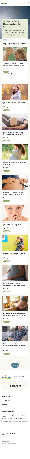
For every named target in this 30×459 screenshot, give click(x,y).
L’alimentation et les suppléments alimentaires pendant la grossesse (14, 415)
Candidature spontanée (7, 445)
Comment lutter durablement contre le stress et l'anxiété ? (15, 421)
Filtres (16, 365)
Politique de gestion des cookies (9, 443)
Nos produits (4, 404)
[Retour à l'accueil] (4, 3)
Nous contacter (10, 434)
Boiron (4, 21)
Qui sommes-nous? (6, 400)
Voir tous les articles (15, 359)
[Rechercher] (24, 2)
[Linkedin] (10, 386)
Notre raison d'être (6, 402)
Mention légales (5, 441)
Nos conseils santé (10, 21)
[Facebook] (16, 386)
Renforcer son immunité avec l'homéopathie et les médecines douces (13, 419)
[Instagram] (13, 386)
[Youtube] (20, 386)
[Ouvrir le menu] (28, 3)
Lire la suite (7, 78)
